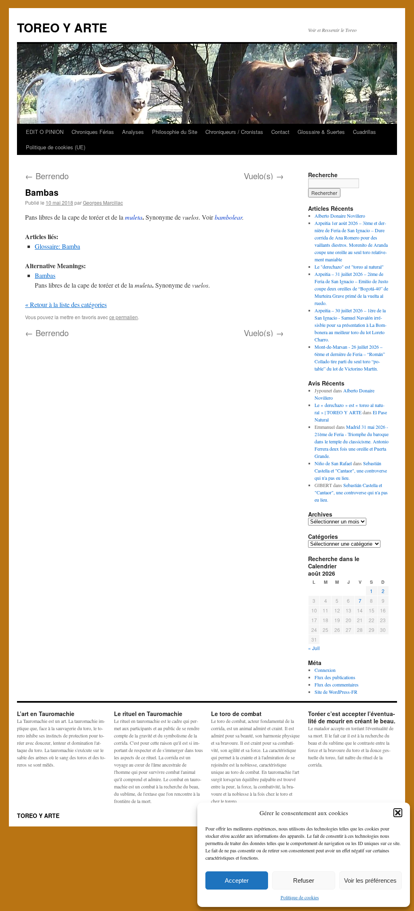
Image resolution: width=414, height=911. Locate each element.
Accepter (237, 880)
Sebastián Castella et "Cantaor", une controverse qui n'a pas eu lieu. (351, 470)
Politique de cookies (300, 897)
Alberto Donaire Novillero (340, 215)
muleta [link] (133, 217)
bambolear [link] (228, 217)
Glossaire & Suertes (321, 132)
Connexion (325, 670)
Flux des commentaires (337, 684)
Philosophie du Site (174, 132)
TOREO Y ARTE (62, 27)
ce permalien (123, 317)
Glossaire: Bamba (57, 246)
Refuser (303, 880)
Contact (280, 132)
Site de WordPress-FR (336, 692)
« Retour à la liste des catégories (66, 304)
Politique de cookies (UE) (55, 147)
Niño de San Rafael (333, 463)
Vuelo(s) (264, 176)
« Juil (314, 647)
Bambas (45, 275)
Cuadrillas (364, 132)
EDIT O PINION (44, 132)
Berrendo (47, 176)
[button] (398, 813)
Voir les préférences (370, 880)
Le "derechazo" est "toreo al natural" (349, 266)
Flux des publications (335, 677)
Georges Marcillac (103, 202)
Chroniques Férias (93, 132)
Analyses (133, 132)
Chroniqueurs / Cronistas (234, 132)
